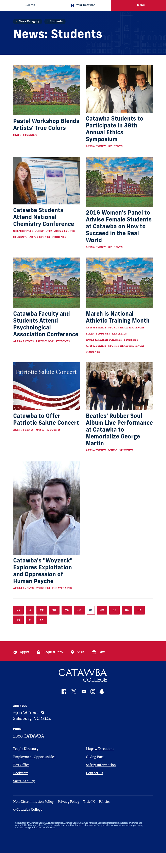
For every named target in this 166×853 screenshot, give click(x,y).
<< (18, 610)
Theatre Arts (62, 588)
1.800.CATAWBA (28, 736)
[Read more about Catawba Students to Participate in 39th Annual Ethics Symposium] (119, 89)
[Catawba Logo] (83, 675)
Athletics (119, 333)
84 (127, 610)
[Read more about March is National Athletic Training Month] (119, 283)
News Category (29, 21)
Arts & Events (96, 146)
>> (42, 620)
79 (67, 610)
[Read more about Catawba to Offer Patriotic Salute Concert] (46, 386)
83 (114, 610)
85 (139, 610)
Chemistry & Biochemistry (32, 231)
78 (54, 610)
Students (56, 21)
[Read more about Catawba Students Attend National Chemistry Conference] (46, 181)
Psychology (44, 341)
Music (40, 429)
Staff (17, 135)
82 (102, 610)
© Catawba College (27, 809)
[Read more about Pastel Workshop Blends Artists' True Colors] (46, 90)
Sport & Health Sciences (126, 327)
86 (18, 620)
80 (79, 610)
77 (42, 610)
